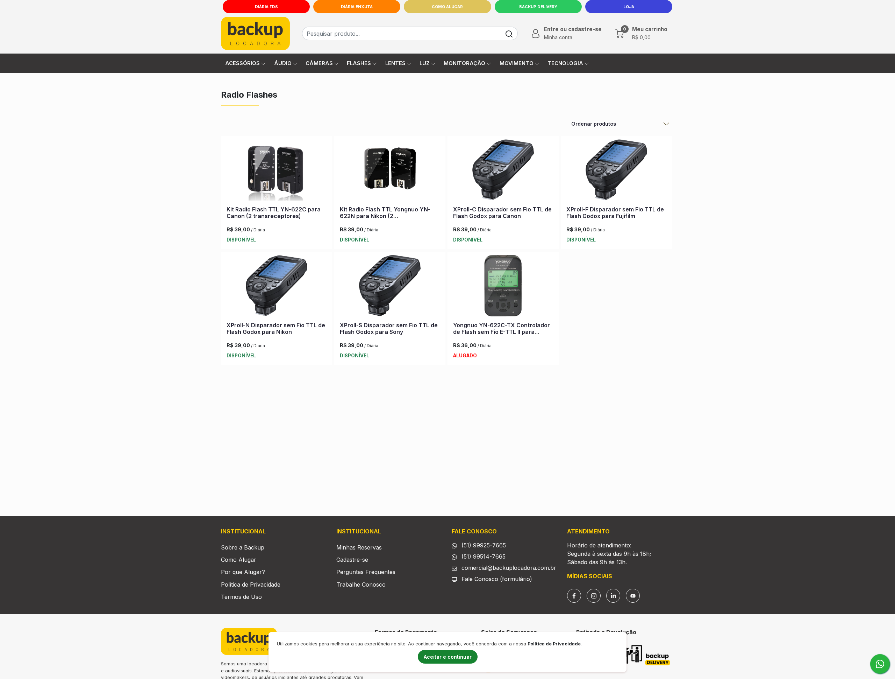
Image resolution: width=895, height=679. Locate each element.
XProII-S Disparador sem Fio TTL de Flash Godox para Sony (389, 328)
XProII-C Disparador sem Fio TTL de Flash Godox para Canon (502, 212)
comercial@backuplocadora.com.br (508, 567)
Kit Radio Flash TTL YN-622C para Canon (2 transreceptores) (274, 212)
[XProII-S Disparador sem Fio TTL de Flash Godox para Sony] (389, 287)
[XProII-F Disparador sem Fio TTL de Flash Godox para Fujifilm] (616, 171)
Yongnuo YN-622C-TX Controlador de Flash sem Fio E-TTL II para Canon (501, 332)
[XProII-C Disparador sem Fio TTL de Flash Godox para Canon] (503, 171)
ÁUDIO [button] (283, 63)
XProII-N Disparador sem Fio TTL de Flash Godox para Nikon (276, 328)
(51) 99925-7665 (483, 545)
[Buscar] (509, 33)
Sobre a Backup (242, 547)
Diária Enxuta (357, 6)
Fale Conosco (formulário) (496, 578)
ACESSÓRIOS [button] (242, 63)
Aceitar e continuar (448, 657)
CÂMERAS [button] (319, 63)
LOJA (628, 6)
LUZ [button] (425, 63)
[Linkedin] (613, 596)
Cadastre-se (352, 559)
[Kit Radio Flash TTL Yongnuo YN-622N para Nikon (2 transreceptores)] (389, 171)
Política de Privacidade (250, 584)
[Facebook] (574, 596)
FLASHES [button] (359, 63)
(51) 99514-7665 (483, 556)
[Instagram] (594, 596)
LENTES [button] (395, 63)
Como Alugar (447, 6)
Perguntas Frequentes (365, 571)
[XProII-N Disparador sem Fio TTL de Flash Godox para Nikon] (276, 287)
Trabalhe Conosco (361, 584)
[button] (565, 33)
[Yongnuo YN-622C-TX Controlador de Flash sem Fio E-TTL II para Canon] (503, 287)
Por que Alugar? (243, 571)
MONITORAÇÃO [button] (464, 63)
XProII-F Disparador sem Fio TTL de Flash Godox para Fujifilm (615, 212)
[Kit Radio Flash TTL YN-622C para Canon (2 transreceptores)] (276, 171)
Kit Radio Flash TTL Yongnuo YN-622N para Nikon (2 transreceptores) (385, 216)
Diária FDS (266, 6)
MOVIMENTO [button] (517, 63)
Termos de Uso (241, 596)
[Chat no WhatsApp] (880, 664)
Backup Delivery (538, 6)
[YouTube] (633, 596)
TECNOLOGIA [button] (565, 63)
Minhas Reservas (359, 547)
